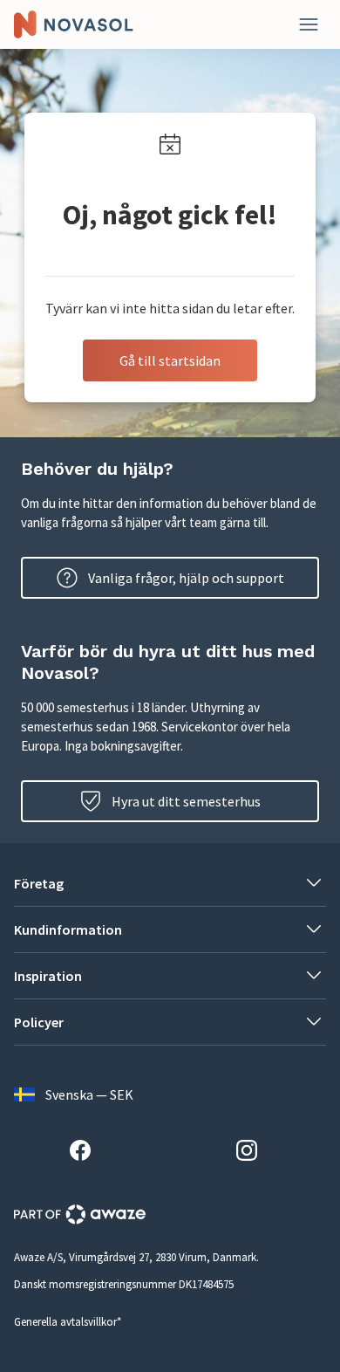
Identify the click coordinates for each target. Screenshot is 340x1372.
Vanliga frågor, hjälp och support (186, 578)
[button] (170, 883)
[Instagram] (253, 1153)
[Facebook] (87, 1153)
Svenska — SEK (89, 1094)
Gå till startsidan (170, 360)
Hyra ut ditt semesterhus (186, 801)
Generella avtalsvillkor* (67, 1321)
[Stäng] (308, 24)
